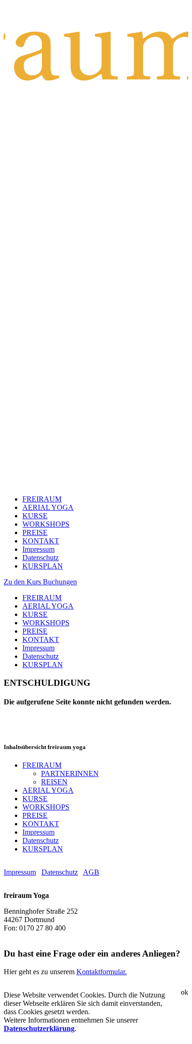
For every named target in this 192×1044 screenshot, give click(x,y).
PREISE (35, 532)
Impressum (38, 549)
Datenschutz (40, 558)
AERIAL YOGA (48, 507)
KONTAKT (40, 541)
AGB (91, 872)
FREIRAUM (42, 499)
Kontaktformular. (101, 972)
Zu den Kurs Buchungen (40, 582)
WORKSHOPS (45, 524)
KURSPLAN (42, 566)
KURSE (35, 516)
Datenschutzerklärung (39, 1028)
